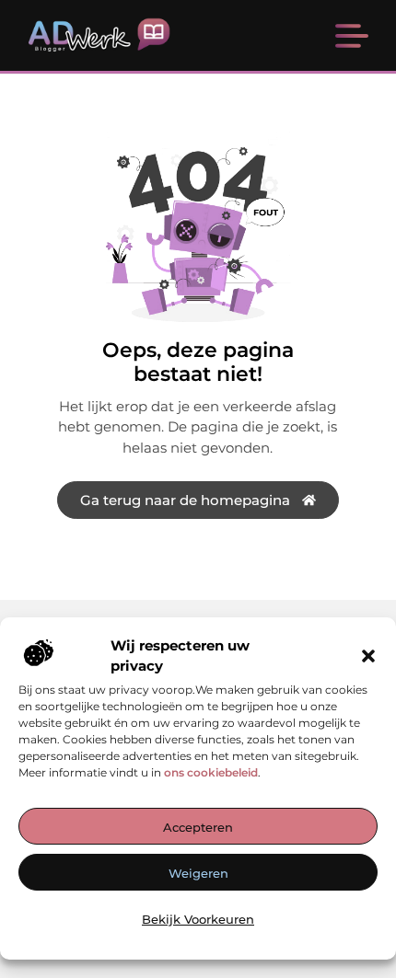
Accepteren (198, 827)
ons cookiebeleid (211, 772)
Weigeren (198, 873)
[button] (368, 656)
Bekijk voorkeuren (198, 919)
